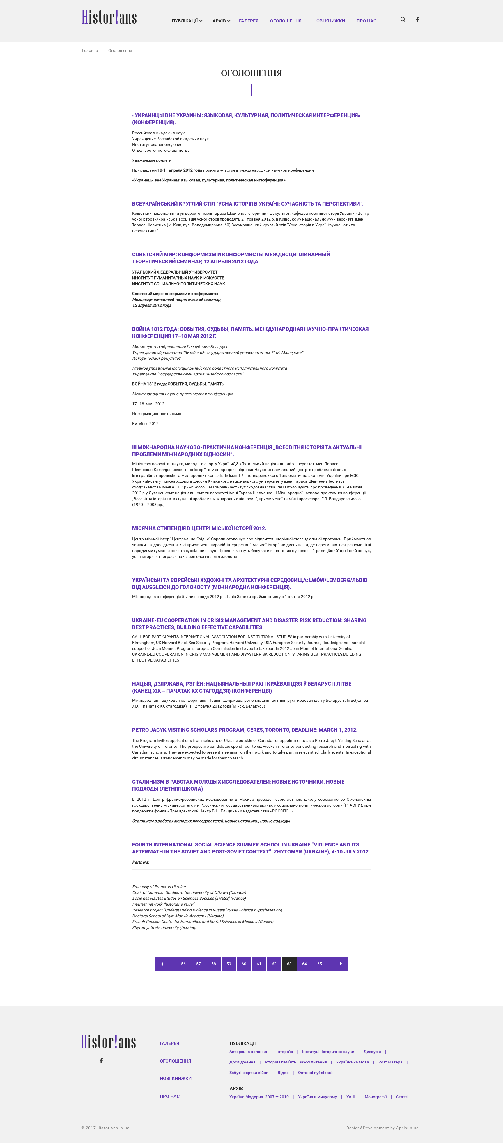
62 (274, 964)
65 (319, 964)
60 (244, 964)
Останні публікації (316, 1072)
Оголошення (286, 21)
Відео (283, 1072)
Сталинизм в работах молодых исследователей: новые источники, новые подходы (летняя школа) (238, 785)
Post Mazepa (390, 1062)
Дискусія (372, 1051)
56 (183, 964)
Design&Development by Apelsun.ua (382, 1128)
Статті (402, 1096)
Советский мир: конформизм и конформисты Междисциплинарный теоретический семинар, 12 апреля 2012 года (231, 257)
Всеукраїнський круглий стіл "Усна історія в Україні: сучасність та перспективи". (247, 204)
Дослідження (242, 1062)
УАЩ (350, 1096)
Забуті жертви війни (248, 1072)
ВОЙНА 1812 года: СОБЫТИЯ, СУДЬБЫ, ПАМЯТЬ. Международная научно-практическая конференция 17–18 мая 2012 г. (250, 332)
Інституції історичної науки (328, 1051)
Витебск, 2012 (145, 423)
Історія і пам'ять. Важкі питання (296, 1062)
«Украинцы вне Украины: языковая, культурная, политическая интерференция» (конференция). (246, 118)
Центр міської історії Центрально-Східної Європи (178, 539)
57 (198, 964)
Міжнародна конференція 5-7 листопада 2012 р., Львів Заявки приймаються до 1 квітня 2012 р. (223, 596)
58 (213, 964)
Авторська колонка (248, 1051)
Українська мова (352, 1062)
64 (304, 964)
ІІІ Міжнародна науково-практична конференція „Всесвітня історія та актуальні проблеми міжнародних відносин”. (247, 450)
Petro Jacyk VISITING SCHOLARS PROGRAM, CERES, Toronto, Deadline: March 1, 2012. (244, 730)
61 (259, 964)
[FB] (418, 19)
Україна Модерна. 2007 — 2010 (259, 1096)
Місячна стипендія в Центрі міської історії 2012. (199, 528)
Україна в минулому (317, 1096)
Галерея (248, 21)
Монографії (376, 1096)
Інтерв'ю (285, 1051)
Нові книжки (329, 21)
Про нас (366, 21)
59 (228, 964)
